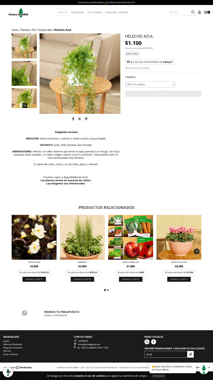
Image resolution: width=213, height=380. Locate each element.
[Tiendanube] (17, 368)
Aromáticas (82, 262)
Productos (62, 12)
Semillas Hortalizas (130, 262)
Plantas (25, 30)
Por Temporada (42, 30)
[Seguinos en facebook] (153, 341)
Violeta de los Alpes (179, 262)
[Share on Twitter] (79, 118)
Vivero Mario (77, 12)
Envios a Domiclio (10, 354)
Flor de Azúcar (34, 262)
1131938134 (83, 341)
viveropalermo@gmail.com (89, 344)
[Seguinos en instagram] (146, 341)
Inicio (15, 30)
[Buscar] (193, 12)
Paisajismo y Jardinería (117, 12)
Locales (6, 341)
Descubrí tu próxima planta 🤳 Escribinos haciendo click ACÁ (106, 2)
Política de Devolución (12, 344)
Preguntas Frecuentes (12, 347)
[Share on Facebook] (73, 118)
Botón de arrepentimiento (196, 367)
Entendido (158, 376)
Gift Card (7, 350)
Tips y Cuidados (95, 12)
